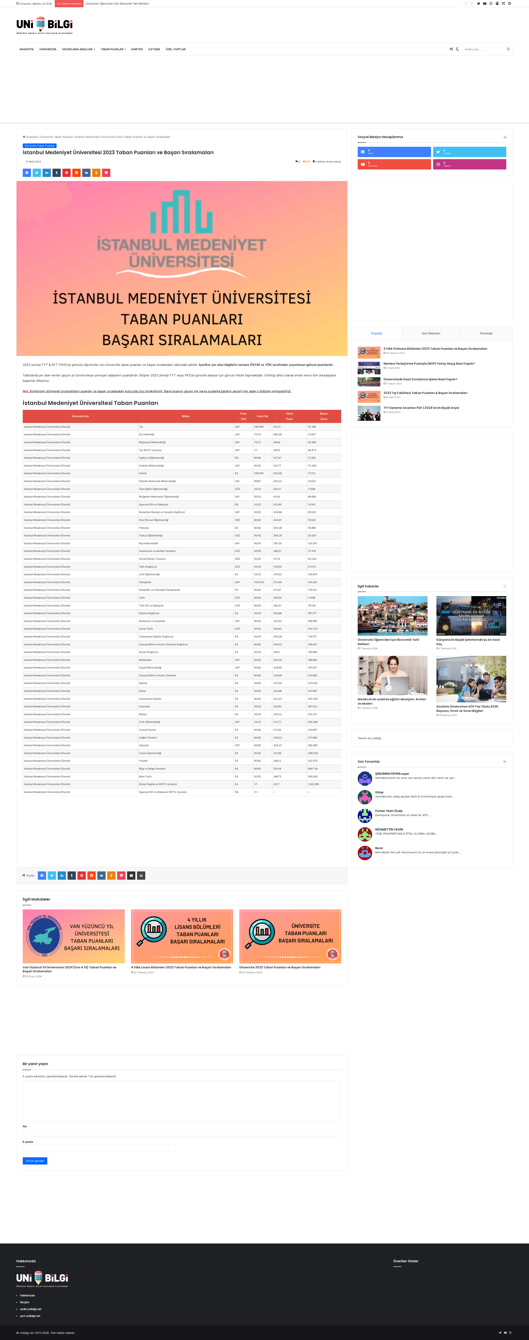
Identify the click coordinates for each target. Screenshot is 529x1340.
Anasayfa (26, 49)
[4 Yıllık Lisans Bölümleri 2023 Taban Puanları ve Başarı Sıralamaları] (182, 936)
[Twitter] (37, 173)
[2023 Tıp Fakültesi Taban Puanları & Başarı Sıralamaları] (369, 397)
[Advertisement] (264, 89)
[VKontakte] (86, 173)
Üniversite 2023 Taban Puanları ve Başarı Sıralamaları (279, 967)
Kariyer (137, 49)
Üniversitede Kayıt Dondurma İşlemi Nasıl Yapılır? (421, 379)
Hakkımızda (47, 49)
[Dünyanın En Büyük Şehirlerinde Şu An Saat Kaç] (471, 616)
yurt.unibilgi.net (30, 1315)
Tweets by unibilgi (369, 738)
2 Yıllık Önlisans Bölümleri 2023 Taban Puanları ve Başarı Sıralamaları (435, 349)
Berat (379, 848)
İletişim (154, 49)
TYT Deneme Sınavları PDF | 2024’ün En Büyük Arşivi (421, 408)
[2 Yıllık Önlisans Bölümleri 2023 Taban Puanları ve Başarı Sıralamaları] (369, 353)
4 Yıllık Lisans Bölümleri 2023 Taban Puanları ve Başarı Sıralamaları (181, 967)
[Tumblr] (56, 173)
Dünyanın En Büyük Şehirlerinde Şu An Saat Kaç (116, 3)
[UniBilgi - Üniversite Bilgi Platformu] (44, 25)
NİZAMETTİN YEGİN (389, 829)
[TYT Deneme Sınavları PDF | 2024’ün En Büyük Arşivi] (369, 413)
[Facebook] (27, 173)
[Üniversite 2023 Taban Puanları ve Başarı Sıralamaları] (290, 936)
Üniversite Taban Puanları (56, 136)
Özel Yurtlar (176, 49)
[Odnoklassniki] (96, 173)
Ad (24, 1126)
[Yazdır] (141, 875)
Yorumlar (486, 333)
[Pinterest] (66, 173)
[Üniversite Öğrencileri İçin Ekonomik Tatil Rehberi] (393, 616)
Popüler (377, 333)
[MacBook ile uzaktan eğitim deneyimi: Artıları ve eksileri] (393, 675)
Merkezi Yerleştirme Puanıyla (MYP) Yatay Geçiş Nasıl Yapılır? (429, 364)
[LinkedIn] (47, 173)
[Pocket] (106, 173)
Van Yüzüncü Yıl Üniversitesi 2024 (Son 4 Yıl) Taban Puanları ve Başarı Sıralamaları (69, 969)
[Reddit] (76, 173)
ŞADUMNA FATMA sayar (392, 773)
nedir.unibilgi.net (31, 1309)
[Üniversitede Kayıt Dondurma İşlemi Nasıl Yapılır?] (369, 382)
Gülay (379, 792)
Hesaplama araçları (77, 49)
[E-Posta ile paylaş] (131, 875)
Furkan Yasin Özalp (389, 811)
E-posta (28, 1141)
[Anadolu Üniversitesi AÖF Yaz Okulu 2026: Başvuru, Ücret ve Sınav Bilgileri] (471, 679)
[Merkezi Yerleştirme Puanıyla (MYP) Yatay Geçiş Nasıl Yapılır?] (369, 368)
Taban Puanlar (112, 49)
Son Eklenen (431, 333)
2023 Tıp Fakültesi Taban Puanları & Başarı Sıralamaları (425, 393)
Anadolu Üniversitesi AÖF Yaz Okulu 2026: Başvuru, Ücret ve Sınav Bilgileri (467, 708)
